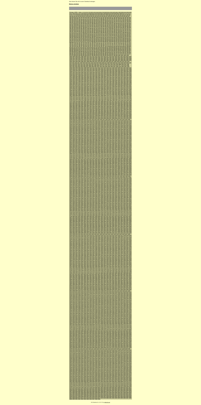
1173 (109, 65)
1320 (90, 74)
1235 (99, 69)
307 (73, 25)
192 (128, 18)
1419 (121, 79)
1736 (85, 98)
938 (106, 52)
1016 (104, 56)
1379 (71, 77)
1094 (76, 61)
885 (112, 50)
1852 (102, 104)
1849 (93, 104)
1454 (96, 81)
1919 (104, 108)
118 (87, 16)
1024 (127, 56)
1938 (96, 109)
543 (99, 35)
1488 (130, 82)
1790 (113, 100)
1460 (113, 81)
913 (112, 51)
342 (88, 26)
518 (105, 33)
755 (73, 45)
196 (75, 19)
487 (99, 32)
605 (112, 37)
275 (125, 22)
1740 (96, 98)
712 (101, 42)
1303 (104, 72)
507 (81, 33)
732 (84, 43)
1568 (107, 87)
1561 (87, 87)
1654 (102, 93)
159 (117, 17)
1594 (119, 89)
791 (90, 46)
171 (81, 18)
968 (110, 53)
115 (81, 16)
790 (88, 46)
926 (79, 52)
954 (79, 53)
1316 (79, 74)
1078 (93, 60)
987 (90, 55)
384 (119, 27)
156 (110, 17)
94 (100, 14)
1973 (71, 111)
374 (97, 27)
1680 (113, 94)
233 (95, 21)
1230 (85, 69)
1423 (71, 80)
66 (117, 13)
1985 (104, 111)
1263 (116, 70)
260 (92, 22)
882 (106, 50)
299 (117, 23)
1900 (113, 106)
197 (77, 19)
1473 (87, 82)
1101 (96, 61)
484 (92, 32)
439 (117, 30)
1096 (82, 61)
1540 (90, 86)
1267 (127, 70)
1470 (79, 82)
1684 (124, 94)
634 (114, 38)
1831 (104, 103)
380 (110, 27)
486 (97, 32)
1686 (130, 94)
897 (77, 51)
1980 (90, 111)
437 (112, 30)
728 (75, 43)
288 (92, 23)
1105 (107, 61)
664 (119, 40)
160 (119, 17)
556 (128, 35)
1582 (85, 89)
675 (81, 41)
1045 (124, 57)
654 (97, 40)
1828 (96, 103)
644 (75, 40)
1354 (124, 75)
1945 (116, 109)
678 (88, 41)
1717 (93, 96)
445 (130, 30)
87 (89, 14)
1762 (96, 99)
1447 (76, 81)
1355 (127, 75)
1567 (104, 87)
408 (110, 28)
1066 (121, 59)
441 (121, 30)
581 (121, 36)
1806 (96, 101)
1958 (90, 110)
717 (112, 42)
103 (116, 14)
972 (119, 53)
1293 (76, 72)
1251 (82, 70)
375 (99, 27)
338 (79, 26)
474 (70, 32)
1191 (98, 66)
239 (108, 21)
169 (77, 18)
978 (70, 55)
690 (114, 41)
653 (95, 40)
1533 (71, 86)
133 (120, 16)
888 (119, 50)
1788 (107, 100)
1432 (96, 80)
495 (117, 32)
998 (114, 55)
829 (112, 47)
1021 (118, 56)
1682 (119, 94)
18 (103, 12)
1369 (104, 76)
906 (97, 51)
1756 (79, 99)
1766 (107, 99)
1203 (71, 67)
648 (84, 40)
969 (112, 53)
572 (101, 36)
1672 (90, 94)
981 (77, 55)
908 (101, 51)
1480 (107, 82)
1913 (87, 108)
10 (91, 12)
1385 (87, 77)
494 (114, 32)
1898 (107, 106)
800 (110, 46)
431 (99, 30)
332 (127, 25)
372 (92, 27)
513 (94, 33)
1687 (71, 95)
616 (75, 38)
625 (95, 38)
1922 (113, 108)
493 (112, 32)
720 (119, 42)
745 (112, 43)
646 (79, 40)
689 (112, 41)
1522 (101, 85)
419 (73, 30)
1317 (82, 74)
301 (121, 23)
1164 (84, 65)
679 (90, 41)
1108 (115, 61)
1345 (99, 75)
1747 (116, 98)
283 (81, 23)
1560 (85, 87)
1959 (93, 110)
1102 (99, 61)
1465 (127, 81)
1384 (85, 77)
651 (90, 40)
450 (79, 31)
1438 (113, 80)
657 (103, 40)
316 (92, 25)
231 (90, 21)
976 (128, 53)
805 (121, 46)
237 (103, 21)
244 (119, 21)
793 (95, 46)
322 (105, 25)
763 (90, 45)
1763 (99, 99)
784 (75, 46)
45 (84, 13)
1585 (93, 89)
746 (114, 43)
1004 (71, 56)
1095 (79, 61)
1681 (116, 94)
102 (114, 14)
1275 (87, 71)
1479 (104, 82)
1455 (99, 81)
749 (121, 43)
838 (70, 48)
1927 (127, 108)
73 (128, 13)
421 (77, 30)
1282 (107, 71)
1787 (104, 100)
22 (110, 12)
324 (110, 25)
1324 (102, 74)
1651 (93, 93)
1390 (102, 77)
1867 (82, 105)
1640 (124, 91)
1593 (116, 89)
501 (130, 32)
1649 (87, 93)
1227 (76, 69)
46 (85, 13)
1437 (110, 80)
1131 (116, 62)
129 (111, 16)
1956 (85, 110)
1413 (104, 79)
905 (95, 51)
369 (86, 27)
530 (70, 35)
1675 (99, 94)
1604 (85, 90)
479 (81, 32)
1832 (107, 103)
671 (73, 41)
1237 (104, 69)
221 (130, 19)
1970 (124, 110)
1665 (71, 94)
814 (79, 47)
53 (96, 13)
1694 (90, 95)
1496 (90, 84)
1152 (111, 64)
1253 (87, 70)
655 (99, 40)
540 (92, 35)
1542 (96, 86)
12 (94, 12)
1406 (85, 79)
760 (84, 45)
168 (75, 18)
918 (123, 51)
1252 (85, 70)
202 (88, 19)
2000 (85, 113)
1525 (110, 85)
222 (70, 21)
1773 (127, 99)
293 (103, 23)
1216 (107, 67)
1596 (124, 89)
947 (125, 52)
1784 (96, 100)
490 (106, 32)
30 (122, 12)
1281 (104, 71)
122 (96, 16)
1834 (113, 103)
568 (92, 36)
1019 (113, 56)
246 (123, 21)
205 (95, 19)
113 (76, 16)
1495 (87, 84)
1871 (93, 105)
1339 (82, 75)
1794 (124, 100)
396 (84, 28)
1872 (96, 105)
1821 (76, 103)
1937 (93, 109)
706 (88, 42)
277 (130, 22)
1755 (76, 99)
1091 (130, 60)
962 (97, 53)
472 (128, 31)
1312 (130, 72)
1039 (107, 57)
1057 (96, 59)
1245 (127, 69)
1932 (79, 109)
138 (70, 17)
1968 (119, 110)
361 (130, 26)
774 (114, 45)
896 (75, 51)
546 (106, 35)
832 (119, 47)
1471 (82, 82)
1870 (90, 105)
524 (119, 33)
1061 (107, 59)
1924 (118, 108)
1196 (111, 66)
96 (103, 14)
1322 (96, 74)
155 (108, 17)
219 (125, 19)
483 (90, 32)
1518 (90, 85)
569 (95, 36)
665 (121, 40)
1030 (82, 57)
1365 (93, 76)
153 (103, 17)
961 (95, 53)
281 (77, 23)
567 (90, 36)
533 (77, 35)
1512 (73, 85)
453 (86, 31)
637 (121, 38)
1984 (102, 111)
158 (114, 17)
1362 (85, 76)
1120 (86, 62)
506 (79, 33)
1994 (130, 111)
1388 (96, 77)
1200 (122, 66)
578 (114, 36)
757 (77, 45)
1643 (71, 93)
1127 (105, 62)
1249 (76, 70)
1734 (79, 98)
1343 (93, 75)
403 (99, 28)
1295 (82, 72)
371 (90, 27)
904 (92, 51)
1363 (87, 76)
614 (70, 38)
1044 (121, 57)
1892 (90, 106)
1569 (110, 87)
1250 (79, 70)
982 (79, 55)
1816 (124, 101)
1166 (90, 65)
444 (128, 30)
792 (92, 46)
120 (91, 16)
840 (75, 48)
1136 (130, 62)
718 (114, 42)
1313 (71, 74)
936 (101, 52)
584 (128, 36)
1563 (93, 87)
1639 (121, 91)
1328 (113, 74)
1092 (71, 61)
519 (108, 33)
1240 (113, 69)
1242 (119, 69)
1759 (87, 99)
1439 (116, 80)
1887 (76, 106)
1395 (116, 77)
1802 (85, 101)
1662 (124, 93)
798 (106, 46)
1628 (90, 91)
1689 (76, 95)
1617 (121, 90)
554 (123, 35)
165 (130, 17)
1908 (73, 108)
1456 (102, 81)
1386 (90, 77)
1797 (71, 101)
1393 (110, 77)
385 (121, 27)
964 (101, 53)
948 (128, 52)
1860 (124, 104)
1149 (103, 64)
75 (70, 14)
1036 (99, 57)
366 (79, 27)
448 (75, 31)
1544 (102, 86)
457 (95, 31)
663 (117, 40)
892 (128, 50)
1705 (121, 95)
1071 (73, 60)
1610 (102, 90)
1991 (121, 111)
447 (73, 31)
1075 (85, 60)
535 (81, 35)
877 (95, 50)
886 (114, 50)
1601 (76, 90)
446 (70, 31)
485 (95, 32)
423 (81, 30)
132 (118, 16)
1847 (87, 104)
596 (92, 37)
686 (106, 41)
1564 (96, 87)
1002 (125, 55)
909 (103, 51)
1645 (76, 93)
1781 (87, 100)
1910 (79, 108)
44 (82, 13)
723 (125, 42)
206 (97, 19)
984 (84, 55)
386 (123, 27)
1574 (124, 87)
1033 (90, 57)
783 (73, 46)
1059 (102, 59)
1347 (104, 75)
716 (110, 42)
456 (92, 31)
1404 (79, 79)
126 (104, 16)
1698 (102, 95)
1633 (104, 91)
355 (117, 26)
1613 (110, 90)
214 (114, 19)
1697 (99, 95)
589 (77, 37)
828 (110, 47)
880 (101, 50)
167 (73, 18)
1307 (116, 72)
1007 (79, 56)
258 (88, 22)
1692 (85, 95)
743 (108, 43)
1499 (99, 84)
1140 (79, 64)
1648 (85, 93)
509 (86, 33)
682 (97, 41)
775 (117, 45)
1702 (113, 95)
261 (95, 22)
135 (124, 16)
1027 (73, 57)
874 (88, 50)
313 (86, 25)
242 (114, 21)
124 (100, 16)
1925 (121, 108)
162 (123, 17)
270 (114, 22)
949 (130, 52)
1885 (71, 106)
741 (103, 43)
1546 (107, 86)
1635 (110, 91)
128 (109, 16)
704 (84, 42)
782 (70, 46)
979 (73, 55)
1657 (110, 93)
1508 (124, 84)
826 (105, 47)
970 (114, 53)
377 (103, 27)
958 (88, 53)
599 (99, 37)
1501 (104, 84)
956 (84, 53)
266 (106, 22)
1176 (117, 65)
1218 (113, 67)
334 (70, 26)
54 (98, 13)
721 (121, 42)
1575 (127, 87)
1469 (76, 82)
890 (123, 50)
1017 (107, 56)
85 (85, 14)
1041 (113, 57)
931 (90, 52)
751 (125, 43)
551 (117, 35)
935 (99, 52)
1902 (119, 106)
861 (121, 48)
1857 (116, 104)
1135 (127, 62)
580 (119, 36)
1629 (93, 91)
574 (106, 36)
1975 (76, 111)
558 (70, 36)
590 (79, 37)
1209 (87, 67)
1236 (102, 69)
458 (97, 31)
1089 (124, 60)
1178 (122, 65)
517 (103, 33)
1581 (82, 89)
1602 (79, 90)
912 (110, 51)
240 (110, 21)
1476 (96, 82)
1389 (99, 77)
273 (121, 22)
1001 (122, 55)
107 (125, 14)
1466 (130, 81)
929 (86, 52)
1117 (78, 62)
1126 (103, 62)
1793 (121, 100)
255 (81, 22)
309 (77, 25)
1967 (116, 110)
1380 (73, 77)
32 (125, 12)
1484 (119, 82)
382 (114, 27)
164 (128, 17)
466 (114, 31)
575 (108, 36)
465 (112, 31)
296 (110, 23)
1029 (79, 57)
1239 (110, 69)
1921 (110, 108)
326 (114, 25)
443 (125, 30)
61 (109, 13)
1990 (119, 111)
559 (73, 36)
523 (116, 33)
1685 (127, 94)
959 (90, 53)
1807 (99, 101)
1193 (103, 66)
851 (99, 48)
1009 (85, 56)
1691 (82, 95)
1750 (124, 98)
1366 (96, 76)
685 (103, 41)
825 (103, 47)
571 (99, 36)
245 (121, 21)
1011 (90, 56)
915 (116, 51)
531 (73, 35)
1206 (79, 67)
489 (103, 32)
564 (84, 36)
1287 (121, 71)
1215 (104, 67)
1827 (93, 103)
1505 (116, 84)
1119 (84, 62)
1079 (96, 60)
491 (108, 32)
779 (125, 45)
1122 (92, 62)
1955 (82, 110)
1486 (124, 82)
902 (88, 51)
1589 (104, 89)
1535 (76, 86)
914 (114, 51)
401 (95, 28)
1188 (90, 66)
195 (73, 19)
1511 (71, 85)
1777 (76, 100)
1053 (85, 59)
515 (99, 33)
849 (95, 48)
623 (90, 38)
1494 (85, 84)
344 (92, 26)
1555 (71, 87)
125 (102, 16)
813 (77, 47)
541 (95, 35)
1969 (121, 110)
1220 (118, 67)
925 (77, 52)
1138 (73, 64)
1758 (85, 99)
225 (77, 21)
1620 (130, 90)
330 (123, 25)
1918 (101, 108)
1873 (99, 105)
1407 (87, 79)
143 (81, 17)
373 (95, 27)
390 (70, 28)
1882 (124, 105)
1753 (71, 99)
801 (112, 46)
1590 (107, 89)
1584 (90, 89)
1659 (116, 93)
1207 (82, 67)
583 (125, 36)
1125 (100, 62)
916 (119, 51)
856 (110, 48)
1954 (79, 110)
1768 (113, 99)
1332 (124, 74)
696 (128, 41)
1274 (85, 71)
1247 (71, 70)
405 (103, 28)
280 (75, 23)
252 (75, 22)
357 (121, 26)
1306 (113, 72)
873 (86, 50)
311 (81, 25)
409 (112, 28)
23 (111, 12)
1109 (118, 61)
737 (95, 43)
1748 (119, 98)
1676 (102, 94)
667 (125, 40)
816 (83, 47)
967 (108, 53)
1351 (116, 75)
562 (79, 36)
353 (112, 26)
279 (73, 23)
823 (99, 47)
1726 (118, 96)
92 (96, 14)
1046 (127, 57)
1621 (71, 91)
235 (99, 21)
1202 (128, 66)
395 (81, 28)
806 (123, 46)
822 (97, 47)
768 (101, 45)
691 (117, 41)
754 (70, 45)
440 (119, 30)
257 (86, 22)
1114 (71, 62)
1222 (124, 67)
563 (81, 36)
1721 (104, 96)
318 (97, 25)
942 (114, 52)
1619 (127, 90)
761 (86, 45)
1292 (73, 72)
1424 (73, 80)
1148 (100, 64)
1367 (99, 76)
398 (88, 28)
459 (99, 31)
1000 (119, 55)
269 (112, 22)
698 (70, 42)
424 (84, 30)
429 (95, 30)
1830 (102, 103)
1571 (116, 87)
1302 (102, 72)
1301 (99, 72)
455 (90, 31)
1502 (107, 84)
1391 (104, 77)
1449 (82, 81)
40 (76, 13)
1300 (96, 72)
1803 (87, 101)
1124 (97, 62)
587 (73, 37)
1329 (116, 74)
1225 (71, 69)
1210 (90, 67)
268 (110, 22)
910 (106, 51)
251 (73, 22)
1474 (90, 82)
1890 (85, 106)
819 (90, 47)
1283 (110, 71)
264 (101, 22)
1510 (130, 84)
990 (97, 55)
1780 (85, 100)
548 (110, 35)
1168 (95, 65)
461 (103, 31)
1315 (76, 74)
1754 (73, 99)
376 (101, 27)
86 (87, 14)
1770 (119, 99)
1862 (130, 104)
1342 (90, 75)
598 (97, 37)
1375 (121, 76)
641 (130, 38)
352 (110, 26)
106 (123, 14)
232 (92, 21)
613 (130, 37)
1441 (121, 80)
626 (97, 38)
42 (79, 13)
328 (119, 25)
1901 (116, 106)
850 (97, 48)
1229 (82, 69)
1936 (90, 109)
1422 (130, 79)
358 (123, 26)
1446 (73, 81)
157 (112, 17)
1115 (73, 62)
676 (84, 41)
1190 (95, 66)
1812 (113, 101)
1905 (127, 106)
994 (106, 55)
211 (108, 19)
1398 (124, 77)
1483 (116, 82)
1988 (113, 111)
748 (119, 43)
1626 (85, 91)
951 (73, 53)
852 (101, 48)
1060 (104, 59)
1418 (118, 79)
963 (99, 53)
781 (130, 45)
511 (90, 33)
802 (114, 46)
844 (84, 48)
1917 (99, 108)
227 (81, 21)
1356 (130, 75)
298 (114, 23)
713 (103, 42)
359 (125, 26)
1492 (79, 84)
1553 (127, 86)
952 (75, 53)
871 (81, 50)
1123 (94, 62)
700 (75, 42)
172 (84, 18)
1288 (124, 71)
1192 (100, 66)
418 (70, 30)
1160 (73, 65)
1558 (79, 87)
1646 (79, 93)
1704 (119, 95)
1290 (130, 71)
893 (130, 50)
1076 (87, 60)
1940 (102, 109)
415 (125, 28)
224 (75, 21)
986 (88, 55)
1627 (87, 91)
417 (130, 28)
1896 (102, 106)
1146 (95, 64)
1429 (87, 80)
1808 (102, 101)
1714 (85, 96)
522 (114, 33)
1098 (87, 61)
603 (108, 37)
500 (128, 32)
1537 (82, 86)
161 (121, 17)
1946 (119, 109)
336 (75, 26)
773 (112, 45)
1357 (71, 76)
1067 (124, 59)
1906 (130, 106)
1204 (73, 67)
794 (97, 46)
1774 (130, 99)
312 (83, 25)
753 (130, 43)
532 (75, 35)
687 (108, 41)
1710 (73, 96)
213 (112, 19)
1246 (130, 69)
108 (127, 14)
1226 (73, 69)
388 (128, 27)
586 (70, 37)
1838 (124, 103)
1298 (90, 72)
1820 (73, 103)
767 (99, 45)
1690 (79, 95)
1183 (76, 66)
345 (95, 26)
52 (95, 13)
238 (106, 21)
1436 (107, 80)
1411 (99, 79)
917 (121, 51)
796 (101, 46)
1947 (121, 109)
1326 (107, 74)
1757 (82, 99)
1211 (93, 67)
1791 (116, 100)
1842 (73, 104)
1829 (99, 103)
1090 (127, 60)
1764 (102, 99)
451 (81, 31)
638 (123, 38)
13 (96, 12)
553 (121, 35)
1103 (101, 61)
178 (97, 18)
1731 (71, 98)
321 (103, 25)
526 (123, 33)
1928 (130, 108)
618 (79, 38)
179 (99, 18)
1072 (76, 60)
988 (92, 55)
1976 (79, 111)
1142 (84, 64)
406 (106, 28)
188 (119, 18)
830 (114, 47)
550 (114, 35)
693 (121, 41)
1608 (96, 90)
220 (127, 19)
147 (90, 17)
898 (79, 51)
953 (77, 53)
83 (82, 14)
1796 (130, 100)
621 (86, 38)
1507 (121, 84)
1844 (79, 104)
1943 (110, 109)
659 (108, 40)
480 (84, 32)
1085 (113, 60)
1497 (93, 84)
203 (90, 19)
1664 (130, 93)
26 (116, 12)
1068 (127, 59)
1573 (121, 87)
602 (106, 37)
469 (121, 31)
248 (128, 21)
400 (92, 28)
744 (110, 43)
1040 (110, 57)
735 (90, 43)
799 (108, 46)
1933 (82, 109)
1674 (96, 94)
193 (130, 18)
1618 (124, 90)
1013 (96, 56)
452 (84, 31)
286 (88, 23)
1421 (127, 79)
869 (77, 50)
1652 (96, 93)
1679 (110, 94)
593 (86, 37)
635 (117, 38)
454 (88, 31)
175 (90, 18)
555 (125, 35)
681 (95, 41)
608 (119, 37)
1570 (113, 87)
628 (101, 38)
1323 (99, 74)
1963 (104, 110)
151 (99, 17)
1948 (124, 109)
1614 (113, 90)
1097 (85, 61)
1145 (92, 64)
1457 (104, 81)
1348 (107, 75)
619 (81, 38)
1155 (120, 64)
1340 (85, 75)
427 (90, 30)
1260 (107, 70)
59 (106, 13)
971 (117, 53)
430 (97, 30)
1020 (116, 56)
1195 (109, 66)
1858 (119, 104)
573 (103, 36)
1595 (121, 89)
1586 (96, 89)
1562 (90, 87)
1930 (73, 109)
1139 (76, 64)
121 (93, 16)
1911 (82, 108)
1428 (85, 80)
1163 (81, 65)
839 (73, 48)
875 (90, 50)
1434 (102, 80)
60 (107, 13)
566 (88, 36)
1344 (96, 75)
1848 (90, 104)
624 (92, 38)
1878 (113, 105)
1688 (73, 95)
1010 (87, 56)
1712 (79, 96)
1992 (124, 111)
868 (75, 50)
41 (78, 13)
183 (108, 18)
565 (86, 36)
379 (108, 27)
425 (86, 30)
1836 (119, 103)
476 (75, 32)
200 (84, 19)
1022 (121, 56)
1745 (110, 98)
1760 (90, 99)
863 (125, 48)
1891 (87, 106)
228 (84, 21)
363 (73, 27)
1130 (113, 62)
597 (95, 37)
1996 (73, 113)
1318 (85, 74)
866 (70, 50)
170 (79, 18)
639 (125, 38)
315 (90, 25)
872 (84, 50)
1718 (96, 96)
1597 (127, 89)
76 (71, 14)
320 (101, 25)
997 (112, 55)
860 (119, 48)
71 (125, 13)
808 (128, 46)
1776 (73, 100)
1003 (127, 55)
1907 (71, 108)
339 (81, 26)
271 (117, 22)
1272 (79, 71)
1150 (106, 64)
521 (112, 33)
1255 (93, 70)
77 (73, 14)
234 (97, 21)
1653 (99, 93)
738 (97, 43)
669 (130, 40)
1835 (116, 103)
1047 (130, 57)
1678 (107, 94)
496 (119, 32)
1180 (128, 65)
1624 (79, 91)
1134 (124, 62)
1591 (110, 89)
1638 (119, 91)
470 (123, 31)
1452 (90, 81)
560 (75, 36)
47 (87, 13)
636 (119, 38)
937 (103, 52)
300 (119, 23)
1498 (96, 84)
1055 (90, 59)
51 (93, 13)
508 (84, 33)
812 (75, 47)
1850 (96, 104)
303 (125, 23)
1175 (114, 65)
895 (73, 51)
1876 (107, 105)
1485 (121, 82)
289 (95, 23)
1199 (120, 66)
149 (95, 17)
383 (117, 27)
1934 (85, 109)
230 (88, 21)
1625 (82, 91)
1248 (73, 70)
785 (77, 46)
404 (101, 28)
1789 (110, 100)
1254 (90, 70)
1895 (99, 106)
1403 (76, 79)
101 (112, 14)
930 (88, 52)
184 (110, 18)
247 (125, 21)
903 (90, 51)
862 (123, 48)
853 (103, 48)
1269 (71, 71)
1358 (73, 76)
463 (108, 31)
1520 (96, 85)
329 (121, 25)
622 (88, 38)
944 (119, 52)
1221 (121, 67)
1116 (76, 62)
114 (79, 16)
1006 (76, 56)
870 (79, 50)
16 (100, 12)
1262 (113, 70)
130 (113, 16)
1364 (90, 76)
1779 (82, 100)
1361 (82, 76)
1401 (71, 79)
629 (103, 38)
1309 (121, 72)
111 (72, 16)
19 (105, 12)
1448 (79, 81)
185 (112, 18)
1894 (96, 106)
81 (79, 14)
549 (112, 35)
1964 (107, 110)
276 (128, 22)
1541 (93, 86)
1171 (103, 65)
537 (86, 35)
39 (74, 13)
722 (123, 42)
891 (125, 50)
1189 (92, 66)
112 (74, 16)
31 (124, 12)
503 (73, 33)
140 (75, 17)
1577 (71, 89)
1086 (116, 60)
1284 (113, 71)
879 (99, 50)
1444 (130, 80)
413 (121, 28)
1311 (127, 72)
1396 (119, 77)
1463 (121, 81)
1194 (106, 66)
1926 (124, 108)
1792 (119, 100)
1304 (107, 72)
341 (86, 26)
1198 (117, 66)
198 (79, 19)
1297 (87, 72)
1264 (119, 70)
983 (81, 55)
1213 (99, 67)
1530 (124, 85)
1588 (102, 89)
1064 (116, 59)
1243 (121, 69)
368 (84, 27)
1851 (99, 104)
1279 (99, 71)
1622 (73, 91)
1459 (110, 81)
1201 (125, 66)
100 (110, 14)
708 (92, 42)
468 (119, 31)
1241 (116, 69)
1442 (124, 80)
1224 (130, 67)
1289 (127, 71)
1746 (113, 98)
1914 (90, 108)
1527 (116, 85)
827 (108, 47)
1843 (76, 104)
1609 (99, 90)
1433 (99, 80)
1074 (82, 60)
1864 (73, 105)
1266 (124, 70)
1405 (82, 79)
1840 (130, 103)
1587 (99, 89)
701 (77, 42)
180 (101, 18)
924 (75, 52)
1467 (71, 82)
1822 (79, 103)
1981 (93, 111)
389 (130, 27)
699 (73, 42)
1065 (119, 59)
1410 (96, 79)
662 (114, 40)
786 (79, 46)
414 (123, 28)
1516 (85, 85)
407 (108, 28)
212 (110, 19)
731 (81, 43)
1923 (116, 108)
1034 (93, 57)
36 (70, 13)
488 (101, 32)
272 (119, 22)
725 (130, 42)
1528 (118, 85)
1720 (101, 96)
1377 (127, 76)
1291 (71, 72)
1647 (82, 93)
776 (119, 45)
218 (123, 19)
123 (98, 16)
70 (123, 13)
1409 (93, 79)
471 (125, 31)
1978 (85, 111)
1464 (124, 81)
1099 (90, 61)
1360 (79, 76)
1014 (99, 56)
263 (99, 22)
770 (106, 45)
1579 (76, 89)
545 (103, 35)
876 (92, 50)
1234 (96, 69)
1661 (121, 93)
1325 (104, 74)
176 (92, 18)
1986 (107, 111)
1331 (121, 74)
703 (81, 42)
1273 (82, 71)
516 (101, 33)
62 (111, 13)
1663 (127, 93)
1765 (104, 99)
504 (75, 33)
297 (112, 23)
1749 (121, 98)
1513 (76, 85)
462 (106, 31)
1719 (99, 96)
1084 (110, 60)
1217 (110, 67)
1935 (87, 109)
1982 (96, 111)
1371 (110, 76)
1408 (90, 79)
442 (123, 30)
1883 (127, 105)
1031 (85, 57)
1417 (116, 79)
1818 (130, 101)
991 (99, 55)
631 (108, 38)
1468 (73, 82)
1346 (102, 75)
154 (106, 17)
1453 (93, 81)
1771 (121, 99)
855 (108, 48)
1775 (71, 100)
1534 (73, 86)
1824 (85, 103)
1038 (104, 57)
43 (81, 13)
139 (73, 17)
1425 (76, 80)
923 (73, 52)
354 (114, 26)
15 (99, 12)
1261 (110, 70)
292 (101, 23)
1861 (127, 104)
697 (130, 41)
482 (88, 32)
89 (92, 14)
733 (86, 43)
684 (101, 41)
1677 (104, 94)
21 (108, 12)
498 (123, 32)
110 (70, 16)
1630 (96, 91)
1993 (127, 111)
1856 (113, 104)
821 (94, 47)
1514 (79, 85)
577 (112, 36)
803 (117, 46)
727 (73, 43)
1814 (118, 101)
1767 (110, 99)
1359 (76, 76)
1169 (98, 65)
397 (86, 28)
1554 (130, 86)
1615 (116, 90)
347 (99, 26)
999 (117, 55)
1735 (82, 98)
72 (126, 13)
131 (115, 16)
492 (110, 32)
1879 (116, 105)
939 (108, 52)
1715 (87, 96)
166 (70, 18)
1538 (85, 86)
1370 (107, 76)
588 (75, 37)
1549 (116, 86)
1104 (104, 61)
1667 (76, 94)
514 (97, 33)
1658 (113, 93)
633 (112, 38)
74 (129, 13)
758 (79, 45)
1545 (104, 86)
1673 (93, 94)
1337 (76, 75)
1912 (85, 108)
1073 (79, 60)
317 (94, 25)
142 (79, 17)
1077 (90, 60)
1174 (111, 65)
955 (81, 53)
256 (84, 22)
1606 (90, 90)
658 (106, 40)
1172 (106, 65)
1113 (128, 61)
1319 (87, 74)
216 (119, 19)
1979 (87, 111)
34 (129, 12)
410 (114, 28)
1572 (119, 87)
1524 (107, 85)
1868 (85, 105)
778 (123, 45)
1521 (99, 85)
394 (79, 28)
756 (75, 45)
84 (84, 14)
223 (73, 21)
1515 (82, 85)
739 (99, 43)
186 (114, 18)
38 (73, 13)
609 (121, 37)
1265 (121, 70)
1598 (130, 89)
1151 (109, 64)
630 (106, 38)
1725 (116, 96)
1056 (93, 59)
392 (75, 28)
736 (92, 43)
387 (125, 27)
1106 (109, 61)
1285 (116, 71)
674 (79, 41)
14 (97, 12)
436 (110, 30)
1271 (76, 71)
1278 (96, 71)
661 (112, 40)
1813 (116, 101)
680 (92, 41)
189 (121, 18)
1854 (107, 104)
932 (92, 52)
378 (106, 27)
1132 (119, 62)
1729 (127, 96)
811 (72, 47)
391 (73, 28)
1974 (73, 111)
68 (120, 13)
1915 (93, 108)
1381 (76, 77)
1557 (76, 87)
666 (123, 40)
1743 (104, 98)
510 (88, 33)
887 (117, 50)
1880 (119, 105)
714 (105, 42)
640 (128, 38)
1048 (71, 59)
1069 (130, 59)
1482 (113, 82)
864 (128, 48)
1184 (79, 66)
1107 (112, 61)
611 (125, 37)
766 (97, 45)
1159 (71, 65)
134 (122, 16)
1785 (99, 100)
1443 (127, 80)
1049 (73, 59)
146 (88, 17)
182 (106, 18)
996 (110, 55)
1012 (93, 56)
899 (81, 51)
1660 (119, 93)
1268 (130, 70)
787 (81, 46)
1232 (90, 69)
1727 (121, 96)
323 (108, 25)
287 (90, 23)
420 (75, 30)
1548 (113, 86)
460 (101, 31)
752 (128, 43)
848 (92, 48)
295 (108, 23)
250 (70, 22)
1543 (99, 86)
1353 (121, 75)
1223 (127, 67)
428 (92, 30)
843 (81, 48)
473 (130, 31)
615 (73, 38)
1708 (130, 95)
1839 (127, 103)
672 (75, 41)
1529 (121, 85)
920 (127, 51)
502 (70, 33)
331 (125, 25)
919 (125, 51)
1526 (113, 85)
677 (86, 41)
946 (123, 52)
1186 (84, 66)
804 (119, 46)
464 (110, 31)
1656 (107, 93)
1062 (110, 59)
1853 (104, 104)
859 (117, 48)
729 (77, 43)
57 (103, 13)
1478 (102, 82)
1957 (87, 110)
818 (88, 47)
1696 (96, 95)
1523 (104, 85)
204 (92, 19)
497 (121, 32)
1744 (107, 98)
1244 (124, 69)
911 (108, 51)
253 (77, 22)
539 (90, 35)
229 (86, 21)
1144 (90, 64)
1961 (99, 110)
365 (77, 27)
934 (97, 52)
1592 (113, 89)
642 (70, 40)
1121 (89, 62)
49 (90, 13)
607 (117, 37)
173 (86, 18)
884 (110, 50)
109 (129, 14)
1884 (130, 105)
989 (95, 55)
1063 (113, 59)
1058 (99, 59)
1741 (99, 98)
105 (121, 14)
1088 (121, 60)
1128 (108, 62)
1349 (110, 75)
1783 (93, 100)
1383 (82, 77)
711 (99, 42)
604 (110, 37)
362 (70, 27)
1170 (100, 65)
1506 (119, 84)
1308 (119, 72)
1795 (127, 100)
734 (88, 43)
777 (121, 45)
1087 (119, 60)
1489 (71, 84)
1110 (120, 61)
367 (81, 27)
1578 (73, 89)
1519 (93, 85)
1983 (99, 111)
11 (92, 12)
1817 (127, 101)
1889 (82, 106)
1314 (73, 74)
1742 (102, 98)
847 (90, 48)
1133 (122, 62)
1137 (71, 64)
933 (95, 52)
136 (126, 16)
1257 (99, 70)
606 (114, 37)
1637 (116, 91)
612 (127, 37)
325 (112, 25)
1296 (85, 72)
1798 (73, 101)
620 (84, 38)
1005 (73, 56)
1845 (82, 104)
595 (90, 37)
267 (108, 22)
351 (108, 26)
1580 (79, 89)
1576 (130, 87)
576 (110, 36)
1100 (93, 61)
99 (107, 14)
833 (121, 47)
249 (130, 21)
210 (106, 19)
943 (117, 52)
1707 (127, 95)
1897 (104, 106)
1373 (116, 76)
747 (117, 43)
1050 (76, 59)
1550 (119, 86)
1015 (101, 56)
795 (99, 46)
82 (81, 14)
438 (114, 30)
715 (108, 42)
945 (121, 52)
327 (116, 25)
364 (75, 27)
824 (101, 47)
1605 (87, 90)
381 (112, 27)
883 (108, 50)
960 (92, 53)
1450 (85, 81)
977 (130, 53)
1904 (124, 106)
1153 (114, 64)
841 (77, 48)
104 (118, 14)
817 (86, 47)
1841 (71, 104)
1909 (76, 108)
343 (90, 26)
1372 (113, 76)
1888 (79, 106)
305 (130, 23)
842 (79, 48)
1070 (71, 60)
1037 (102, 57)
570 (97, 36)
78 (74, 14)
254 (79, 22)
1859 (121, 104)
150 (97, 17)
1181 (71, 66)
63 (112, 13)
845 (86, 48)
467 (117, 31)
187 (117, 18)
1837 (121, 103)
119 (89, 16)
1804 (90, 101)
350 (106, 26)
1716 (90, 96)
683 (99, 41)
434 (106, 30)
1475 (93, 82)
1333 (127, 74)
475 (73, 32)
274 (123, 22)
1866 (79, 105)
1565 (99, 87)
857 (112, 48)
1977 (82, 111)
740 (101, 43)
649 (86, 40)
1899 (110, 106)
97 (104, 14)
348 (101, 26)
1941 (104, 109)
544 (101, 35)
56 (101, 13)
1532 (130, 85)
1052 (82, 59)
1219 (116, 67)
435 (108, 30)
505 (77, 33)
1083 (107, 60)
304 (128, 23)
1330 (119, 74)
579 (117, 36)
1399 (127, 77)
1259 (104, 70)
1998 (79, 113)
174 (88, 18)
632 (110, 38)
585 (130, 36)
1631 (99, 91)
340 (84, 26)
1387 (93, 77)
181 (103, 18)
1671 (87, 94)
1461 (116, 81)
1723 (110, 96)
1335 (71, 75)
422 (79, 30)
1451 (87, 81)
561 (77, 36)
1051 (79, 59)
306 (70, 25)
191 (125, 18)
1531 (127, 85)
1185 (81, 66)
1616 (118, 90)
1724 (113, 96)
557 (130, 35)
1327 (110, 74)
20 (107, 12)
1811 (110, 101)
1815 (121, 101)
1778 (79, 100)
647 (81, 40)
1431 (93, 80)
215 (116, 19)
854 (106, 48)
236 (101, 21)
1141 (81, 64)
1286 (119, 71)
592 (84, 37)
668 (128, 40)
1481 (110, 82)
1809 (104, 101)
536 (84, 35)
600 (101, 37)
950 (70, 53)
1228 (79, 69)
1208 (85, 67)
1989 (116, 111)
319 (99, 25)
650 (88, 40)
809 (130, 46)
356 (119, 26)
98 (106, 14)
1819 (71, 103)
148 (92, 17)
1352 (119, 75)
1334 (130, 74)
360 (128, 26)
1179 (125, 65)
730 (79, 43)
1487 (127, 82)
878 (97, 50)
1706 (124, 95)
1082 (104, 60)
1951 (71, 110)
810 (70, 47)
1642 (130, 91)
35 (130, 12)
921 (130, 51)
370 (88, 27)
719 (116, 42)
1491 (76, 84)
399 (90, 28)
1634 (107, 91)
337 (77, 26)
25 (114, 12)
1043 (119, 57)
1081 (102, 60)
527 (125, 33)
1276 (90, 71)
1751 (127, 98)
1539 (87, 86)
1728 (124, 96)
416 (127, 28)
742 (106, 43)
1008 (82, 56)
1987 (110, 111)
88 (90, 14)
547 (108, 35)
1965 (110, 110)
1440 (119, 80)
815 (81, 47)
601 (103, 37)
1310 (124, 72)
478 (79, 32)
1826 (90, 103)
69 (122, 13)
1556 (73, 87)
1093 (73, 61)
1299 (93, 72)
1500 (102, 84)
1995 (71, 113)
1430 (90, 80)
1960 (96, 110)
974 (123, 53)
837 (130, 47)
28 (119, 12)
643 (73, 40)
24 (113, 12)
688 (110, 41)
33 (127, 12)
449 (77, 31)
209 (103, 19)
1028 (76, 57)
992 (101, 55)
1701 (110, 95)
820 (92, 47)
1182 (73, 66)
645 (77, 40)
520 (110, 33)
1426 (79, 80)
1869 (87, 105)
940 (110, 52)
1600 (73, 90)
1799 (76, 101)
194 (70, 19)
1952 (73, 110)
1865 (76, 105)
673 (77, 41)
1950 (130, 109)
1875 (104, 105)
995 (108, 55)
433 (103, 30)
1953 (76, 110)
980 (75, 55)
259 (90, 22)
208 (101, 19)
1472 (85, 82)
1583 (87, 89)
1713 (82, 96)
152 (101, 17)
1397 (121, 77)
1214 (101, 67)
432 (101, 30)
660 (110, 40)
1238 (107, 69)
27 (118, 12)
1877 (110, 105)
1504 (113, 84)
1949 (127, 109)
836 (127, 47)
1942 (107, 109)
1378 (130, 76)
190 (123, 18)
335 (73, 26)
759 (81, 45)
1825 (87, 103)
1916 (96, 108)
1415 (110, 79)
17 (102, 12)
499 (125, 32)
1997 (76, 113)
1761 (93, 99)
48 (89, 13)
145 (86, 17)
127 (107, 16)
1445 (71, 81)
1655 (104, 93)
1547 (110, 86)
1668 (79, 94)
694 (123, 41)
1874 (102, 105)
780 (128, 45)
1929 (71, 109)
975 (125, 53)
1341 (87, 75)
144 (84, 17)
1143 (87, 64)
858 (114, 48)
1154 (117, 64)
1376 (124, 76)
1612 (107, 90)
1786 (102, 100)
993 (103, 55)
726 (70, 43)
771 (108, 45)
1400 (130, 77)
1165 (87, 65)
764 (92, 45)
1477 (99, 82)
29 (121, 12)
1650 (90, 93)
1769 (116, 99)
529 (130, 33)
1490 (73, 84)
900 (84, 51)
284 (84, 23)
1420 (124, 79)
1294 (79, 72)
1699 (104, 95)
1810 (107, 101)
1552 (124, 86)
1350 (113, 75)
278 (70, 23)
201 (86, 19)
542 (97, 35)
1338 (79, 75)
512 (92, 33)
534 (79, 35)
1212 (96, 67)
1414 (107, 79)
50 (92, 13)
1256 (96, 70)
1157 (125, 64)
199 (81, 19)
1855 (110, 104)
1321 (93, 74)
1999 (82, 113)
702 (79, 42)
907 (99, 51)
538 (88, 35)
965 (103, 53)
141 (77, 17)
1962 (102, 110)
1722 (107, 96)
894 (70, 51)
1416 (113, 79)
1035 (96, 57)
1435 (104, 80)
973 (121, 53)
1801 (82, 101)
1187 (87, 66)
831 (116, 47)
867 (73, 50)
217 (121, 19)
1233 (93, 69)
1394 (113, 77)
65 (115, 13)
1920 (107, 108)
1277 (93, 71)
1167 (92, 65)
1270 (73, 71)
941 (112, 52)
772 (110, 45)
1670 (85, 94)
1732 (73, 98)
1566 (102, 87)
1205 (76, 67)
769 (103, 45)
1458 (107, 81)
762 (88, 45)
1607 (93, 90)
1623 (76, 91)
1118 (81, 62)
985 (86, 55)
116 (83, 16)
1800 (79, 101)
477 (77, 32)
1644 (73, 93)
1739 (93, 98)
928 (84, 52)
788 (84, 46)
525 (121, 33)
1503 (110, 84)
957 (86, 53)
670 (70, 41)
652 (92, 40)
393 (77, 28)
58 (104, 13)
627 (99, 38)
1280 (102, 71)
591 (81, 37)
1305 (110, 72)
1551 (121, 86)
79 (76, 14)
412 (119, 28)
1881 (121, 105)
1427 (82, 80)
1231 (87, 69)
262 (97, 22)
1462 (119, 81)
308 (75, 25)
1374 (119, 76)
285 (86, 23)
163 (125, 17)
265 (103, 22)
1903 (121, 106)
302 (123, 23)
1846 (85, 104)
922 (70, 52)
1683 (121, 94)
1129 (111, 62)
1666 (73, 94)
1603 (82, 90)
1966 (113, 110)
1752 (130, 98)
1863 (71, 105)
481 (86, 32)
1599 (71, 90)
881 (103, 50)
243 (117, 21)
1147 (98, 64)
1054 (87, 59)
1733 (76, 98)
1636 (113, 91)
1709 (71, 96)
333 (130, 25)
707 (90, 42)
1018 (110, 56)
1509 (127, 84)
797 (103, 46)
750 (123, 43)
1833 (110, 103)
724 (127, 42)
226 (79, 21)
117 (85, 16)
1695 (93, 95)
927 (81, 52)
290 (97, 23)
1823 (82, 103)
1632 (102, 91)
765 (95, 45)
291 (99, 23)
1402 (73, 79)
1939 (99, 109)
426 (88, 30)
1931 (76, 109)
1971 (127, 110)
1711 (76, 96)
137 (129, 16)
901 (86, 51)
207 (99, 19)
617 (77, 38)
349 (103, 26)
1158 (128, 64)
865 (130, 48)
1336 (73, 75)
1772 (124, 99)
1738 (90, 98)
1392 (107, 77)
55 (100, 13)
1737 (87, 98)
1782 (90, 100)
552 (119, 35)
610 (123, 37)
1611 (104, 90)
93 (98, 14)
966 (106, 53)
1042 (116, 57)
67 (118, 13)
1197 (114, 66)
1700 (107, 95)
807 (125, 46)
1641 (127, 91)
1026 (71, 57)
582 (123, 36)
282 (79, 23)
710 (97, 42)
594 (88, 37)
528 (127, 33)
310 (79, 25)
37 (71, 13)
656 (101, 40)
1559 (82, 87)
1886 (73, 106)
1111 (123, 61)
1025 (130, 56)
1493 (82, 84)
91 (95, 14)
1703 (116, 95)
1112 (125, 61)
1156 (122, 64)
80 (78, 14)
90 (93, 14)
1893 (93, 106)
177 (95, 18)
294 (106, 23)
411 (116, 28)
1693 (87, 95)
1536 (79, 86)
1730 (130, 96)
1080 (99, 60)
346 (97, 26)
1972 (130, 110)
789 (86, 46)
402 (97, 28)
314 (88, 25)
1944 (113, 109)
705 (86, 42)
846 (88, 48)
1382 (79, 77)
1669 (82, 94)
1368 (102, 76)
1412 (101, 79)
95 (101, 14)
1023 (124, 56)
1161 (76, 65)
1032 (87, 57)
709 (95, 42)
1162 (79, 65)
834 (123, 47)
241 (112, 21)
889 (121, 50)
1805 (93, 101)
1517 (87, 85)
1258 (102, 70)
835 (125, 47)
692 (119, 41)
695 (125, 41)
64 (114, 13)
